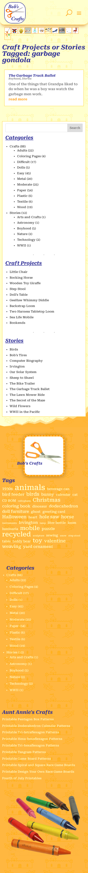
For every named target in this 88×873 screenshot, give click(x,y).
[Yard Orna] (8, 38)
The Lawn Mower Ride (27, 394)
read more (18, 99)
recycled (16, 534)
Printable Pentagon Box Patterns (28, 719)
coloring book (16, 506)
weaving (11, 546)
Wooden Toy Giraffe (25, 283)
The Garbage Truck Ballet (32, 75)
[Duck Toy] (8, 32)
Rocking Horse (21, 277)
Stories (26, 78)
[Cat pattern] (42, 32)
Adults (22, 150)
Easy (20, 173)
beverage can (58, 489)
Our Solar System (23, 372)
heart (32, 517)
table (6, 541)
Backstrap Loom (22, 306)
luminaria (10, 529)
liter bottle (57, 523)
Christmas (46, 500)
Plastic (22, 195)
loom (72, 523)
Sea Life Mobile (22, 317)
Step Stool (18, 289)
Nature (22, 234)
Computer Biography (26, 360)
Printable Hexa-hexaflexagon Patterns (32, 738)
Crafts (14, 146)
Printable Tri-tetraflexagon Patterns (30, 732)
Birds (14, 349)
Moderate (24, 184)
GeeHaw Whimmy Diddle (29, 300)
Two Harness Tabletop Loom (32, 311)
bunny (47, 494)
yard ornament (38, 546)
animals (30, 487)
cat (75, 495)
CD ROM (9, 501)
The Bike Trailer (22, 383)
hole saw (49, 516)
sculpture (38, 535)
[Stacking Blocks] (62, 32)
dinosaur (39, 506)
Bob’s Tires (18, 355)
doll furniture (15, 511)
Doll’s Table (19, 294)
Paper (21, 190)
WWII (21, 245)
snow (63, 535)
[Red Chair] (75, 32)
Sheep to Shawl (22, 377)
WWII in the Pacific (25, 411)
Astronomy (25, 222)
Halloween (14, 516)
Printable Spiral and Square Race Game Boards (38, 765)
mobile (30, 528)
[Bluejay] (55, 32)
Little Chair (19, 272)
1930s (7, 488)
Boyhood (15, 78)
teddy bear (22, 541)
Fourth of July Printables (21, 778)
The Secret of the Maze (27, 400)
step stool (74, 535)
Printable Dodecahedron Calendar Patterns (36, 726)
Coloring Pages (29, 156)
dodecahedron (63, 506)
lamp (43, 523)
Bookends (17, 322)
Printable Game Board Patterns (26, 758)
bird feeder (13, 494)
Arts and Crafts (29, 217)
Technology (26, 239)
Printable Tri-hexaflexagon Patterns (30, 745)
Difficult (23, 162)
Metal (21, 178)
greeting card (54, 512)
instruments (9, 523)
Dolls (21, 167)
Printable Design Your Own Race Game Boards (38, 771)
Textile (22, 201)
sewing (52, 535)
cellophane (24, 501)
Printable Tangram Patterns (24, 752)
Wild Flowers (20, 406)
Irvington (17, 366)
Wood (21, 207)
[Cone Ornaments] (28, 32)
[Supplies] (48, 32)
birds (32, 494)
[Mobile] (69, 32)
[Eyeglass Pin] (21, 32)
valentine (55, 541)
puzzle (48, 528)
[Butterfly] (15, 32)
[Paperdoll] (35, 32)
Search (75, 128)
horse (67, 516)
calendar (63, 495)
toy (37, 540)
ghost (36, 512)
